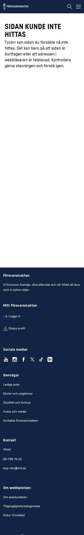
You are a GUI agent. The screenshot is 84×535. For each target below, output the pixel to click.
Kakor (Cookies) (14, 515)
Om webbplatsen (15, 497)
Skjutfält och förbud (16, 402)
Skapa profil (17, 328)
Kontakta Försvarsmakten (20, 420)
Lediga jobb (11, 384)
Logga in (14, 316)
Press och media (14, 411)
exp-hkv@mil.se (14, 468)
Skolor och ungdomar (18, 393)
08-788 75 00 (12, 459)
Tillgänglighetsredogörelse (21, 506)
